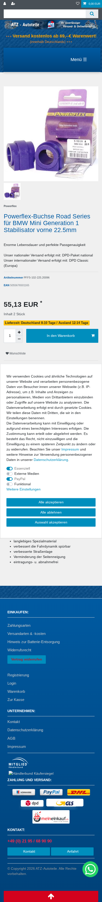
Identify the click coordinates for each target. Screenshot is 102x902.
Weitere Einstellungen (23, 489)
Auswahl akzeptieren (51, 522)
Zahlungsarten (18, 625)
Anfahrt (72, 851)
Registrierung (18, 675)
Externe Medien (26, 474)
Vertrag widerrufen (26, 659)
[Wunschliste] (77, 4)
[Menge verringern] (19, 339)
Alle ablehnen (51, 512)
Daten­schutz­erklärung (51, 460)
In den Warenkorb (61, 336)
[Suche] (92, 13)
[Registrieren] (13, 4)
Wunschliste (17, 353)
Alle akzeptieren (51, 502)
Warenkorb (16, 691)
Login (11, 683)
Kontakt (13, 722)
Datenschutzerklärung (25, 730)
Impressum (16, 746)
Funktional (22, 484)
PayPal (19, 479)
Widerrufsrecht (19, 650)
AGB (11, 738)
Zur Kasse (15, 699)
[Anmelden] (5, 4)
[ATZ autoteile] (51, 24)
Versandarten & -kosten (26, 633)
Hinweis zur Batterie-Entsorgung (33, 642)
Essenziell (22, 468)
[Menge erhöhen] (19, 332)
